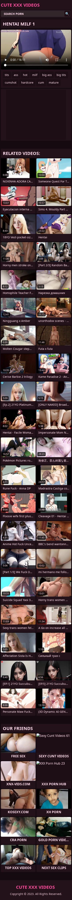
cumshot (10, 82)
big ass (47, 75)
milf (34, 75)
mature (54, 82)
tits (7, 75)
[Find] (67, 13)
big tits (61, 75)
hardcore (27, 82)
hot (25, 75)
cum (41, 82)
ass (16, 75)
